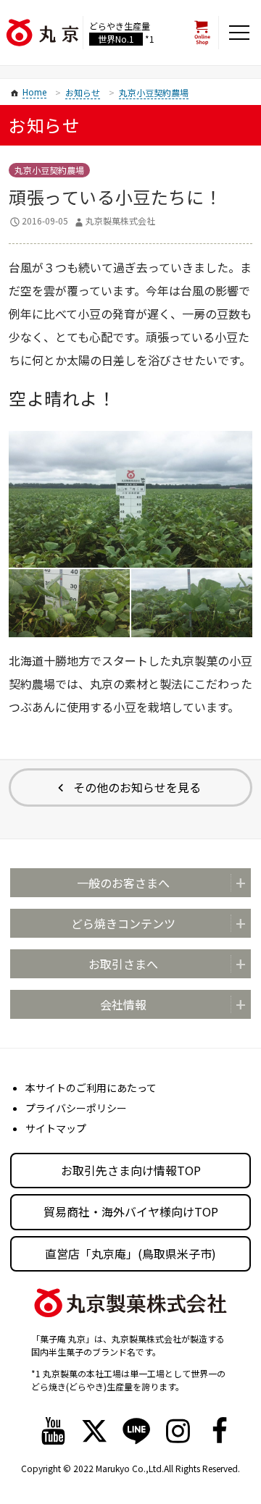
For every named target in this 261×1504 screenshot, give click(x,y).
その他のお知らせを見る (137, 787)
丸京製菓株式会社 (120, 220)
